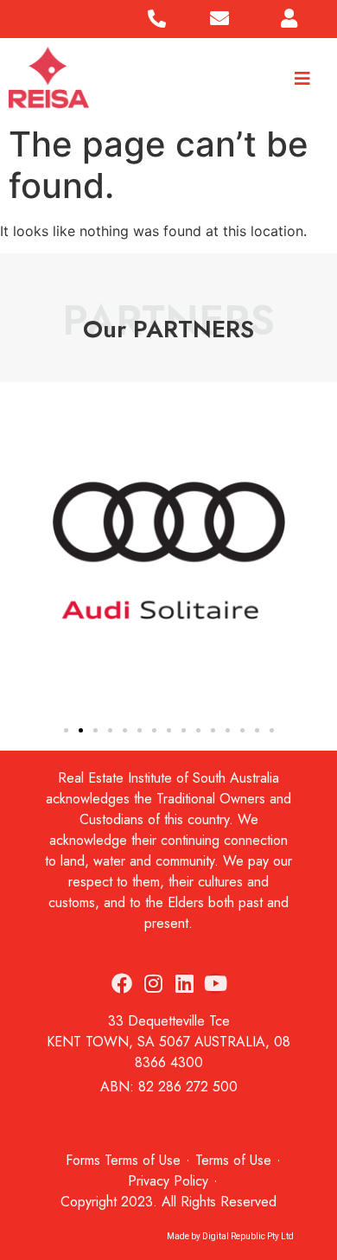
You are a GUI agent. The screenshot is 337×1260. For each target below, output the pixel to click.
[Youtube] (215, 983)
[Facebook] (121, 983)
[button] (18, 553)
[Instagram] (153, 983)
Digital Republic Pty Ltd (248, 1236)
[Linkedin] (184, 983)
